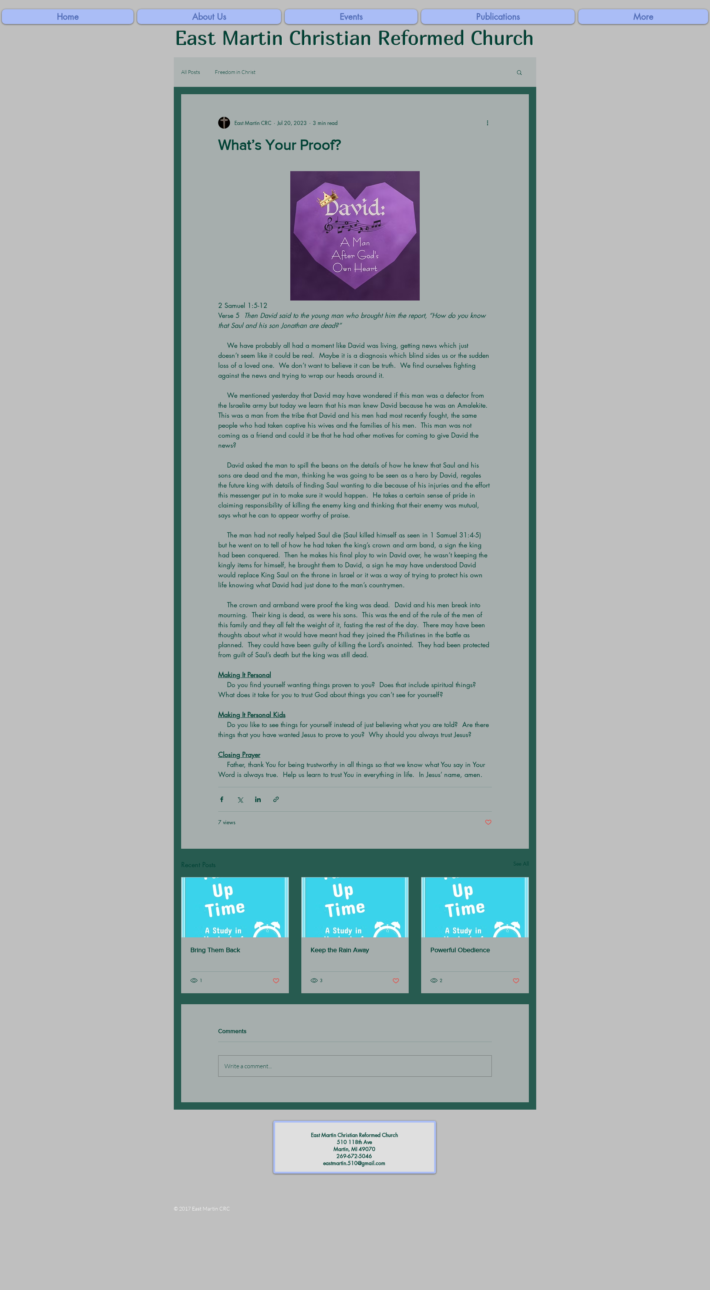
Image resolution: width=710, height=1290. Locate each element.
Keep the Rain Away (340, 950)
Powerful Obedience (460, 950)
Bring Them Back (215, 950)
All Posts (190, 72)
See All (521, 863)
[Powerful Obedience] (475, 907)
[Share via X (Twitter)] (239, 799)
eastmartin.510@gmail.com (354, 1163)
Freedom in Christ (235, 72)
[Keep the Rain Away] (355, 907)
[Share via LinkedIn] (257, 799)
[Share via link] (276, 799)
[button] (643, 16)
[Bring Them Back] (235, 907)
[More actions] (487, 122)
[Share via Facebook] (221, 799)
